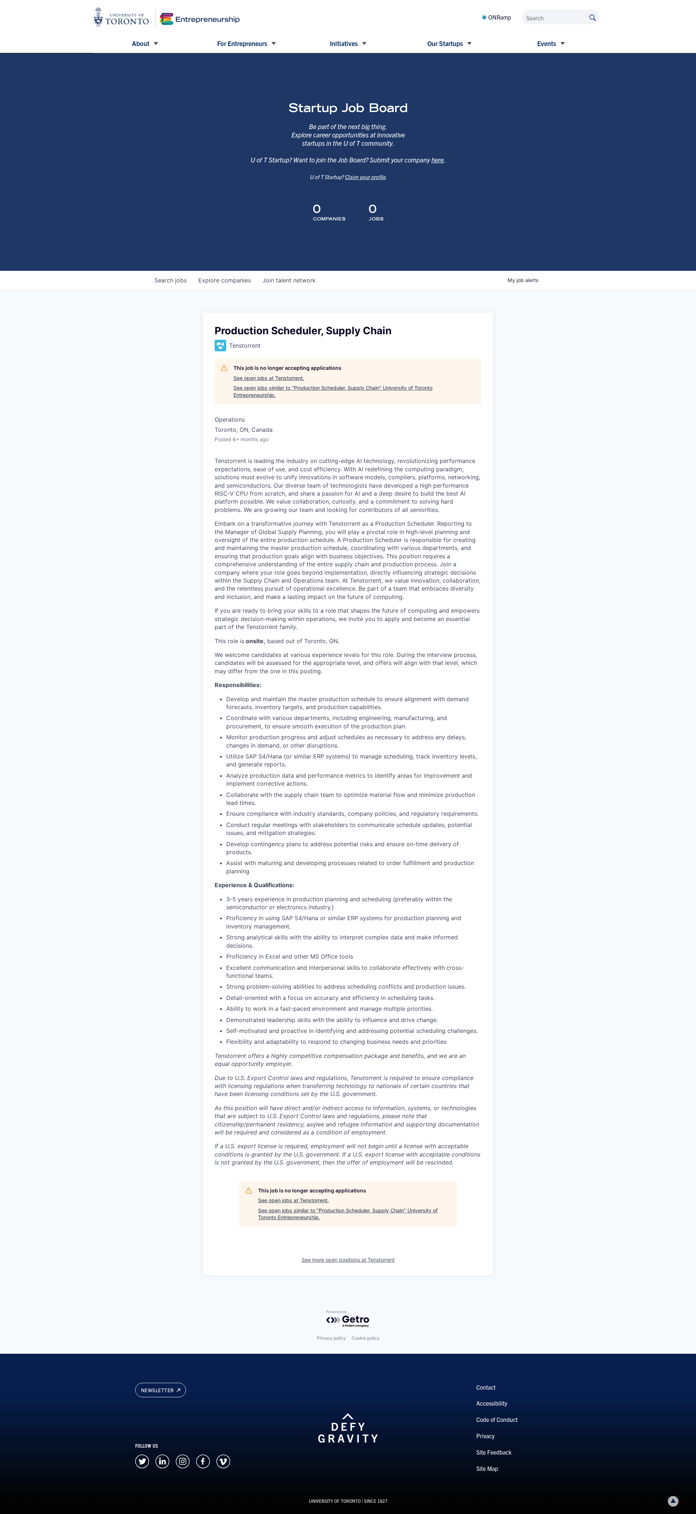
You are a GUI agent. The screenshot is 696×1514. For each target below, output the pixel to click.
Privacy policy (331, 1338)
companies (224, 280)
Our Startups (445, 43)
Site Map (487, 1468)
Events (546, 43)
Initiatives (344, 43)
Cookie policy (366, 1338)
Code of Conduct (497, 1419)
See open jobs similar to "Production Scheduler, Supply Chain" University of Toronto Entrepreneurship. (332, 391)
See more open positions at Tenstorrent (348, 1260)
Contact (486, 1387)
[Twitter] (142, 1460)
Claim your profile (365, 176)
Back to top (673, 1501)
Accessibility (491, 1403)
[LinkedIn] (162, 1460)
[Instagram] (183, 1460)
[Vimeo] (223, 1460)
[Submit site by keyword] (593, 17)
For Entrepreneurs (242, 43)
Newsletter (158, 1390)
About (140, 43)
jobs (170, 280)
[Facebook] (203, 1460)
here (437, 160)
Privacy (485, 1435)
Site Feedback (493, 1452)
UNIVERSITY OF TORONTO (335, 1500)
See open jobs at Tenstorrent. (268, 378)
